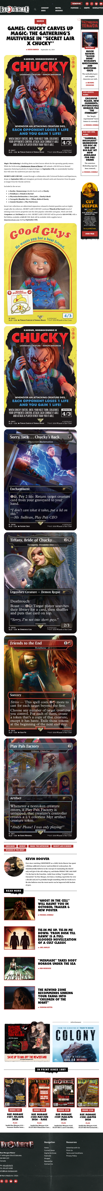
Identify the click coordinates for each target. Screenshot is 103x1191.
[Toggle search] (35, 9)
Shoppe (87, 8)
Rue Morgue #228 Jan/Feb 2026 (88, 1117)
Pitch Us (69, 1150)
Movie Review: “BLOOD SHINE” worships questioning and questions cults (90, 61)
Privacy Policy (71, 1156)
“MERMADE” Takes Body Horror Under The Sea (57, 962)
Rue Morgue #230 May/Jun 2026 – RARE (39, 1117)
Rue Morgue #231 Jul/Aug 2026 (15, 1117)
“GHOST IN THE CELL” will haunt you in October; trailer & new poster (54, 905)
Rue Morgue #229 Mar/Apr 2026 (64, 1117)
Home (46, 1148)
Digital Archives (59, 9)
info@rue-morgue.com (8, 1171)
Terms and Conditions (74, 1153)
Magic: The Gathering (39, 846)
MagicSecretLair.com (11, 220)
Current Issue (45, 9)
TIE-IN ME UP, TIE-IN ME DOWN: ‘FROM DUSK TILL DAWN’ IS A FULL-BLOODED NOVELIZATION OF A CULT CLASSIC (57, 936)
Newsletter (98, 8)
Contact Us (48, 1164)
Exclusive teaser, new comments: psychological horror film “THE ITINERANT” (91, 105)
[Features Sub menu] (80, 8)
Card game (10, 846)
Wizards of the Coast (15, 850)
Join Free (89, 234)
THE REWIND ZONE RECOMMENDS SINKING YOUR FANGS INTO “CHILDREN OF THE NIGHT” (55, 996)
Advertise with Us (73, 1148)
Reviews (90, 48)
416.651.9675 (8, 1166)
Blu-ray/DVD (89, 132)
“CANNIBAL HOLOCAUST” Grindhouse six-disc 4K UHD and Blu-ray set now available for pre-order (89, 149)
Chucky (22, 846)
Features (47, 1156)
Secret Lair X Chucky (62, 846)
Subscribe (76, 4)
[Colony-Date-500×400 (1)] (76, 1043)
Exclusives (88, 92)
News (85, 95)
